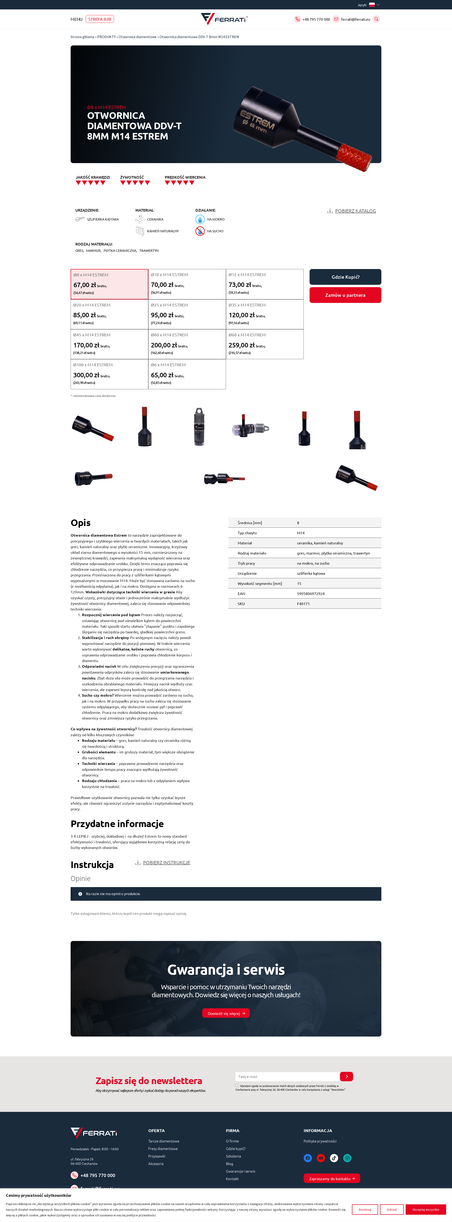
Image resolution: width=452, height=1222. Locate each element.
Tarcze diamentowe (163, 1140)
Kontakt (232, 1178)
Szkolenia (233, 1156)
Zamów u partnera (345, 295)
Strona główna (82, 36)
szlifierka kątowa (311, 573)
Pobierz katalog (355, 210)
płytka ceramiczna (336, 553)
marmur (312, 553)
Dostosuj (365, 1209)
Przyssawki (156, 1156)
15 (299, 583)
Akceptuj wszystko (425, 1209)
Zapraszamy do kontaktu (330, 1178)
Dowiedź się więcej (224, 1013)
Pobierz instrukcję (166, 862)
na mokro (305, 563)
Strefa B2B (99, 18)
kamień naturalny (328, 542)
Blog (229, 1163)
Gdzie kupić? (236, 1148)
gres (300, 553)
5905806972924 (311, 593)
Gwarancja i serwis (240, 1171)
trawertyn (361, 553)
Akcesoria (156, 1163)
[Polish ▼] (375, 5)
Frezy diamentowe (163, 1148)
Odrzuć (392, 1209)
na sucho (322, 563)
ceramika (304, 542)
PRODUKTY (106, 36)
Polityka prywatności (320, 1140)
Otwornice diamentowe (138, 36)
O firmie (232, 1140)
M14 (301, 532)
